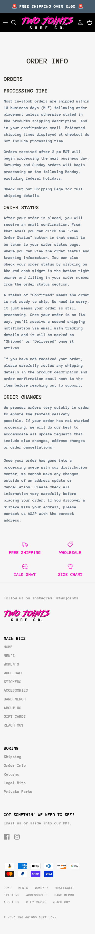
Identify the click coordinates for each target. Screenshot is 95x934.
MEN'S (9, 656)
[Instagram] (17, 837)
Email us (12, 823)
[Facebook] (7, 837)
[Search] (16, 22)
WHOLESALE (14, 673)
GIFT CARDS (15, 716)
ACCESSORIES (16, 690)
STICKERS (12, 682)
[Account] (79, 22)
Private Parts (18, 792)
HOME (8, 647)
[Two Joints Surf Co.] (47, 22)
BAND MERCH (15, 699)
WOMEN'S (11, 664)
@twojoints (67, 598)
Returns (11, 774)
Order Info (15, 765)
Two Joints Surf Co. (36, 917)
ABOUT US (12, 708)
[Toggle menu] (5, 22)
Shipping (12, 757)
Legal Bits (15, 783)
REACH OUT (14, 725)
